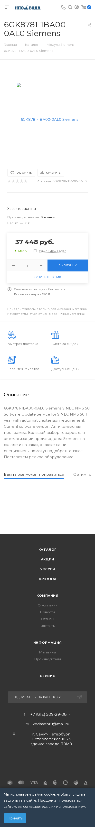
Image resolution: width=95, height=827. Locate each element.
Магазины (47, 652)
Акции (47, 559)
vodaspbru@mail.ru (51, 724)
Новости (47, 612)
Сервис (47, 676)
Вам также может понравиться (34, 474)
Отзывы (47, 619)
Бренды (47, 579)
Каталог (47, 549)
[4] (21, 181)
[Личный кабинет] (77, 7)
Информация (47, 642)
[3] (17, 181)
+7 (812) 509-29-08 (48, 714)
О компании (47, 605)
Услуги (47, 569)
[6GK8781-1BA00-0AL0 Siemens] (47, 119)
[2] (13, 181)
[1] (9, 181)
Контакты (48, 626)
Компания (47, 595)
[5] (25, 181)
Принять (15, 818)
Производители (47, 659)
